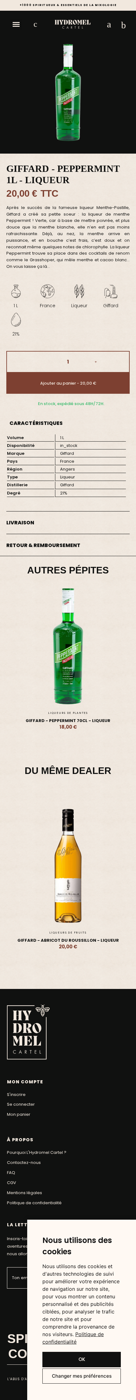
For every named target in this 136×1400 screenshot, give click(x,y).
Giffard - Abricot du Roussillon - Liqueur (68, 940)
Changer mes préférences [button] (82, 1376)
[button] (16, 25)
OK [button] (81, 1359)
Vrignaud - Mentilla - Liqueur (89, 721)
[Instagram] (20, 1300)
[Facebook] (10, 1300)
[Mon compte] (109, 24)
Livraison (20, 522)
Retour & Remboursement (43, 545)
